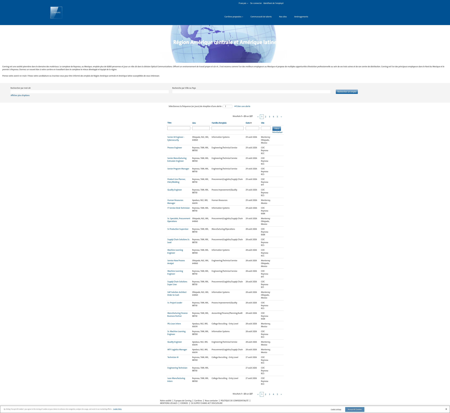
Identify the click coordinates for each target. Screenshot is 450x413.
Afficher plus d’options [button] (20, 95)
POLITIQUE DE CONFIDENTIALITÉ (235, 400)
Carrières (198, 400)
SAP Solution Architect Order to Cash (176, 293)
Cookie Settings (336, 409)
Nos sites (283, 16)
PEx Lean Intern (174, 323)
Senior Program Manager (178, 168)
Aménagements (301, 16)
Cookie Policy (117, 409)
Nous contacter (211, 400)
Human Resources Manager (175, 201)
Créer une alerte (243, 106)
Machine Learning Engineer (175, 251)
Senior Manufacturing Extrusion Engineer (176, 159)
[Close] (446, 409)
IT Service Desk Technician (178, 208)
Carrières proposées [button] (233, 16)
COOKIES (184, 403)
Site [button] (262, 123)
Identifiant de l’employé (273, 3)
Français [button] (243, 3)
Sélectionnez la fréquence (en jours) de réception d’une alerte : (196, 106)
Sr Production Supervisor (177, 229)
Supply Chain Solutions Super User (177, 283)
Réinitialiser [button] (277, 132)
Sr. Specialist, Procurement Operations (178, 220)
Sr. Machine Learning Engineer (176, 332)
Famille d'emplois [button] (219, 123)
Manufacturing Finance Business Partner (177, 314)
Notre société (165, 400)
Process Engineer (174, 147)
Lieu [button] (194, 123)
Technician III (172, 357)
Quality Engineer (174, 189)
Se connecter (256, 3)
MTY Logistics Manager (177, 349)
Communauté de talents (261, 16)
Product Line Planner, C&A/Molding (176, 180)
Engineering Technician (177, 367)
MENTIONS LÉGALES (169, 403)
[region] (225, 409)
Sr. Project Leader (174, 302)
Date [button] (248, 123)
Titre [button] (169, 122)
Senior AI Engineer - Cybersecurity (175, 138)
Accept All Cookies (355, 409)
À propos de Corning (182, 400)
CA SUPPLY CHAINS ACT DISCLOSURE (207, 403)
